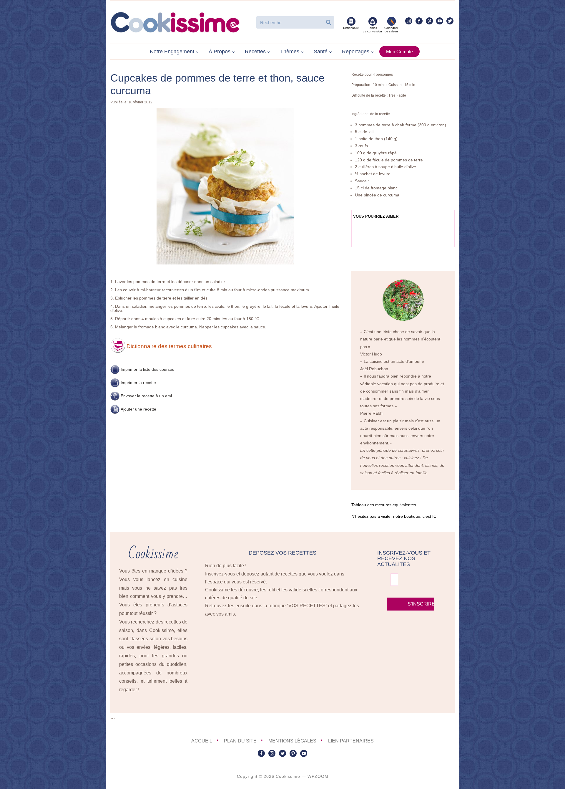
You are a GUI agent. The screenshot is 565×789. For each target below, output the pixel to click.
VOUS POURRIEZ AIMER (375, 216)
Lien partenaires (351, 740)
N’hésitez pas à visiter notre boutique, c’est (394, 516)
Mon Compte (399, 51)
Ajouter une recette (138, 409)
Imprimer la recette (138, 382)
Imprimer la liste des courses (147, 369)
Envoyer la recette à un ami (146, 395)
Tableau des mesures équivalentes (383, 504)
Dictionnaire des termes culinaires (169, 346)
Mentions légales (292, 740)
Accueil (201, 740)
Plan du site (240, 740)
